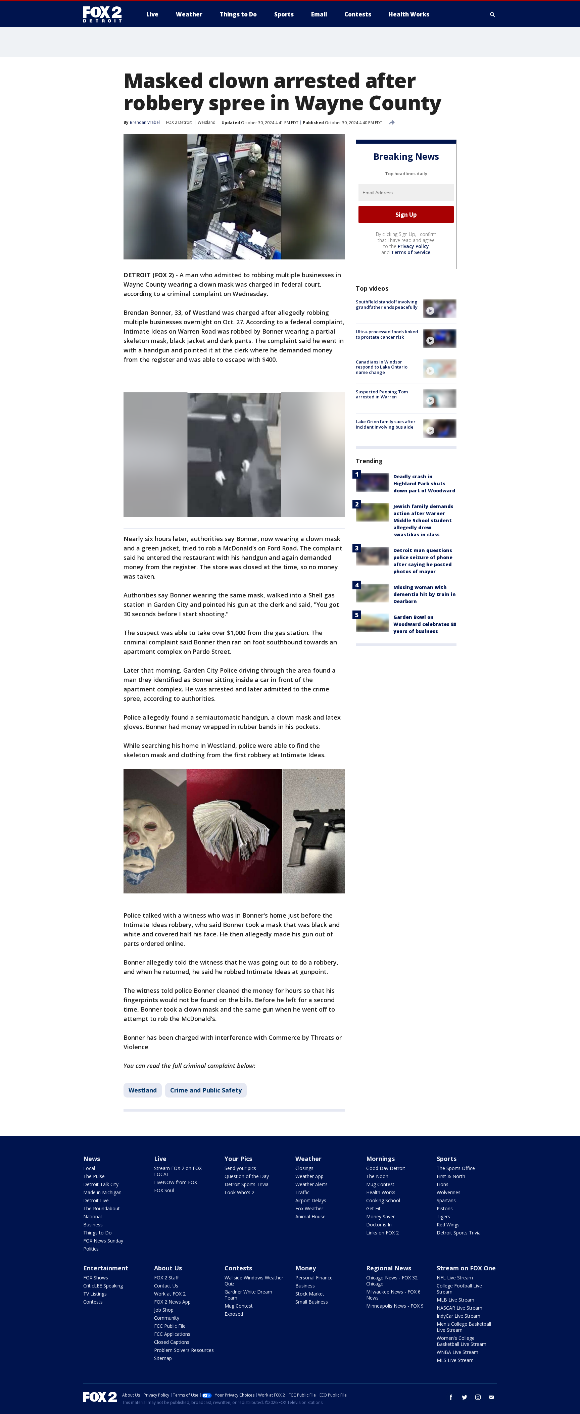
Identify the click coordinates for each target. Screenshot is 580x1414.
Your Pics (238, 1159)
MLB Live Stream (455, 1300)
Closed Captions (171, 1342)
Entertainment (105, 1268)
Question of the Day (247, 1176)
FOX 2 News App (172, 1302)
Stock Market (309, 1293)
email (491, 1397)
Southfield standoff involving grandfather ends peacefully (387, 304)
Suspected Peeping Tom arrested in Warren (382, 394)
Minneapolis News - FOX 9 (395, 1306)
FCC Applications (172, 1334)
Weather (308, 1159)
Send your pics (240, 1168)
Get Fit (373, 1208)
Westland (206, 122)
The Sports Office (456, 1168)
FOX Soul (164, 1190)
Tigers (443, 1216)
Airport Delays (310, 1200)
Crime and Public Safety (206, 1090)
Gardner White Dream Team (248, 1294)
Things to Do (97, 1232)
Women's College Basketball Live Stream (461, 1341)
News (91, 1159)
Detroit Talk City (100, 1184)
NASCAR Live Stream (459, 1308)
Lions (442, 1184)
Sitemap (163, 1358)
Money (305, 1268)
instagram (478, 1397)
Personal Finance (314, 1277)
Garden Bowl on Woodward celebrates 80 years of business (424, 624)
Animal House (310, 1216)
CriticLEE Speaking (103, 1285)
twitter (464, 1397)
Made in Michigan (102, 1192)
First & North (451, 1176)
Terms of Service (410, 252)
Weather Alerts (311, 1184)
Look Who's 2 (239, 1192)
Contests (93, 1302)
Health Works (380, 1192)
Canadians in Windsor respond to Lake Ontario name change (381, 366)
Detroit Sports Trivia (247, 1184)
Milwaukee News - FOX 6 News (393, 1294)
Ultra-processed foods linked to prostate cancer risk (387, 334)
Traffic (302, 1192)
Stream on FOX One (466, 1268)
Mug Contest (380, 1184)
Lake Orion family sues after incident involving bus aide (386, 424)
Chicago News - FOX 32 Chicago (392, 1280)
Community (166, 1318)
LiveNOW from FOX (175, 1182)
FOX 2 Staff (166, 1277)
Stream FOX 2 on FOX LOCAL (178, 1171)
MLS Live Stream (455, 1360)
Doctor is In (379, 1224)
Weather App (309, 1176)
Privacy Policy (413, 246)
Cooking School (383, 1200)
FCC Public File (170, 1326)
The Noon (377, 1176)
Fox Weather (309, 1208)
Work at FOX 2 (170, 1293)
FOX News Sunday (103, 1240)
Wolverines (449, 1192)
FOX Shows (95, 1277)
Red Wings (448, 1224)
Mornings (380, 1159)
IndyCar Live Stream (458, 1316)
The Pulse (94, 1176)
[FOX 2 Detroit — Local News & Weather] (105, 14)
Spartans (446, 1200)
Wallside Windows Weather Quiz (254, 1280)
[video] (439, 308)
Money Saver (380, 1216)
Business (93, 1224)
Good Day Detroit (385, 1168)
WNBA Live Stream (457, 1352)
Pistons (445, 1208)
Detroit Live (96, 1200)
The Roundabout (101, 1208)
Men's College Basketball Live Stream (464, 1327)
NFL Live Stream (455, 1277)
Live (160, 1159)
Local (89, 1168)
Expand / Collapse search (493, 14)
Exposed (234, 1314)
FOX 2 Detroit (179, 122)
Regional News (388, 1268)
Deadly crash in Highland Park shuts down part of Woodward (424, 483)
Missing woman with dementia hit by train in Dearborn (424, 594)
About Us (168, 1268)
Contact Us (166, 1285)
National (92, 1216)
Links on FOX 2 (382, 1232)
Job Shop (164, 1310)
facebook (451, 1397)
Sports (446, 1159)
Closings (304, 1168)
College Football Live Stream (459, 1288)
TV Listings (95, 1293)
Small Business (311, 1302)
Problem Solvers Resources (184, 1350)
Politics (91, 1249)
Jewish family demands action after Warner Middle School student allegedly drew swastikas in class (423, 520)
